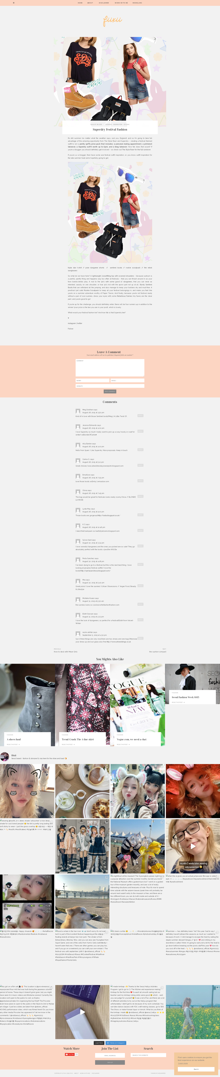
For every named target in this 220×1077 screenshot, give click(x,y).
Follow (70, 329)
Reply (140, 415)
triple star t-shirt (75, 268)
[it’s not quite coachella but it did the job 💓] (138, 791)
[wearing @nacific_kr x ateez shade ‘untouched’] (27, 846)
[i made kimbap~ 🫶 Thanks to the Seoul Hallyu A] (138, 1012)
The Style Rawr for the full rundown (136, 150)
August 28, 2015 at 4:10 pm (93, 446)
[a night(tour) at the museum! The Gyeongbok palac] (138, 902)
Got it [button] (196, 1069)
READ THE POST (12, 744)
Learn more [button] (183, 1063)
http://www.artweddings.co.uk (119, 642)
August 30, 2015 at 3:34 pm (93, 543)
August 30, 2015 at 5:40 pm (93, 583)
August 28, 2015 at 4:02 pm (93, 428)
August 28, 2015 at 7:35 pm (93, 478)
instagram (72, 323)
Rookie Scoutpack (91, 290)
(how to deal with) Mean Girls (65, 652)
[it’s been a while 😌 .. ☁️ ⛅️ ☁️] (138, 957)
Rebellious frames (124, 296)
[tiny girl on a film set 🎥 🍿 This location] (27, 1012)
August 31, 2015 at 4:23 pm (93, 617)
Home (80, 3)
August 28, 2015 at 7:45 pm (93, 493)
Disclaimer (104, 3)
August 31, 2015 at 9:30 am (93, 601)
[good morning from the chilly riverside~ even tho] (82, 902)
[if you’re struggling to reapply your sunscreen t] (82, 1012)
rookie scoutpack (133, 268)
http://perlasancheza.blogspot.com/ (95, 571)
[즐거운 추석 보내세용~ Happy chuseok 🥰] (27, 957)
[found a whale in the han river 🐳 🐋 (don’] (82, 957)
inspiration (117, 124)
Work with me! (85, 1073)
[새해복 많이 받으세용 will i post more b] (82, 846)
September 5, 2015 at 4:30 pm (94, 635)
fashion (108, 124)
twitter (79, 323)
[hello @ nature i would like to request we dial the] (27, 791)
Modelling (137, 3)
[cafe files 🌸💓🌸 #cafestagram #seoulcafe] (82, 791)
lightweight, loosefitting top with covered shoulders (113, 276)
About (90, 3)
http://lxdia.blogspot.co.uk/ (109, 515)
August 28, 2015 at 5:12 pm (93, 462)
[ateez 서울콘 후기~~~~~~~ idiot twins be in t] (138, 846)
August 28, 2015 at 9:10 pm (93, 512)
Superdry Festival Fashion (110, 129)
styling (127, 124)
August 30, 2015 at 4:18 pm (93, 561)
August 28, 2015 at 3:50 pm (93, 412)
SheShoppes (161, 1073)
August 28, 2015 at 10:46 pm (93, 527)
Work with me (121, 3)
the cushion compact (157, 652)
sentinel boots (116, 268)
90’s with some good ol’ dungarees (116, 282)
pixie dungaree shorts (94, 268)
